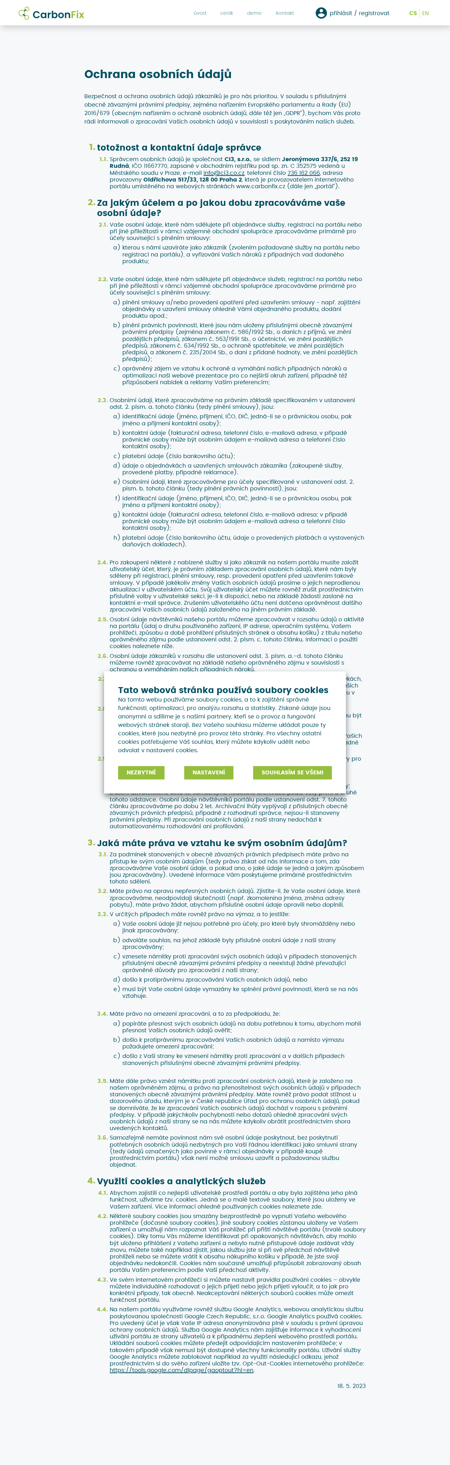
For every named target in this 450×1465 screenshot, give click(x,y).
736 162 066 (304, 173)
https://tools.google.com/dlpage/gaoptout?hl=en (181, 1370)
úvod (200, 13)
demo (254, 13)
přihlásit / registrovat (360, 13)
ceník (226, 13)
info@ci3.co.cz (224, 173)
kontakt (285, 13)
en (425, 13)
